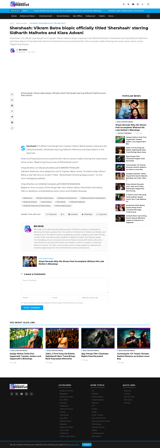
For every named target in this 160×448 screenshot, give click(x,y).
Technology (96, 424)
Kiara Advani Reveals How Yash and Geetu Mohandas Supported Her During (135, 187)
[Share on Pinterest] (12, 122)
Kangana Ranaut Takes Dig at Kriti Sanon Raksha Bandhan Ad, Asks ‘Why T (136, 177)
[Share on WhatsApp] (12, 111)
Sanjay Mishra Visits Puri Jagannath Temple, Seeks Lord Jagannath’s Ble (136, 140)
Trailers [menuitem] (102, 16)
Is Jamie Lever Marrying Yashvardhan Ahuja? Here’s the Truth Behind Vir (136, 198)
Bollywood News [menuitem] (27, 16)
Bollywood (28, 198)
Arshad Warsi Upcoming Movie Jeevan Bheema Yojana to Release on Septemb (136, 219)
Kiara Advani (47, 202)
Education (64, 418)
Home (12, 23)
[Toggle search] (148, 4)
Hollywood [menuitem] (90, 16)
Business (63, 403)
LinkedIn (74, 214)
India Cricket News (67, 436)
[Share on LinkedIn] (12, 105)
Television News (98, 427)
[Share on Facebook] (12, 94)
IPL (93, 391)
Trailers (94, 430)
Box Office (64, 400)
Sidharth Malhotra (78, 202)
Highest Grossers (66, 427)
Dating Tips (64, 415)
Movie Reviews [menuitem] (63, 16)
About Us (127, 391)
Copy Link (102, 214)
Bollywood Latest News (67, 198)
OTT (93, 406)
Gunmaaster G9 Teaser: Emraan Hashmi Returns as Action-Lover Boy (136, 167)
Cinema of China (66, 409)
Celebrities (64, 406)
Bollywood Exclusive (45, 198)
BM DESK (39, 226)
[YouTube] (133, 4)
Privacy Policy (74, 445)
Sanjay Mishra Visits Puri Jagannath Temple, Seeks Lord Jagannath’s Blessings (99, 11)
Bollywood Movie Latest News (93, 198)
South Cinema (97, 415)
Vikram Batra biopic (63, 206)
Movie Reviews (98, 400)
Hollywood (64, 433)
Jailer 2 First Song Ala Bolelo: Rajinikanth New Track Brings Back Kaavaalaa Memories (60, 356)
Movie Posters (97, 397)
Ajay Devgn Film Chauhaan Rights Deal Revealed (135, 158)
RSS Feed (128, 400)
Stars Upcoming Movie (101, 421)
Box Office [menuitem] (77, 16)
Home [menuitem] (14, 16)
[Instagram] (138, 4)
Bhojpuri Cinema (66, 391)
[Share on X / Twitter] (12, 100)
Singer (94, 412)
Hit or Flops (64, 430)
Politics (94, 409)
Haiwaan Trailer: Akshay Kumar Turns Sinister (44, 11)
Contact (127, 394)
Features (63, 424)
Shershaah (61, 202)
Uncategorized (97, 433)
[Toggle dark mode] (148, 16)
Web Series (96, 436)
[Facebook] (124, 4)
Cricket (62, 412)
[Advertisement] (27, 73)
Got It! (86, 445)
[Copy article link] (12, 128)
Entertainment (65, 421)
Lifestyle (95, 394)
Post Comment (32, 308)
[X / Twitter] (128, 4)
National (95, 403)
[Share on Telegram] (12, 116)
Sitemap (127, 403)
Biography (64, 394)
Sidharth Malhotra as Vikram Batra (37, 206)
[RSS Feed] (142, 4)
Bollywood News (21, 23)
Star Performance (99, 418)
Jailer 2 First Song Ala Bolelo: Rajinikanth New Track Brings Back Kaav (136, 150)
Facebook (52, 214)
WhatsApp (88, 214)
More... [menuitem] (111, 16)
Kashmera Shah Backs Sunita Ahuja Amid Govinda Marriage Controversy (135, 208)
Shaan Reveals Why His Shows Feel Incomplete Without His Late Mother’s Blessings (130, 127)
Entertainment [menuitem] (45, 16)
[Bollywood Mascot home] (19, 4)
